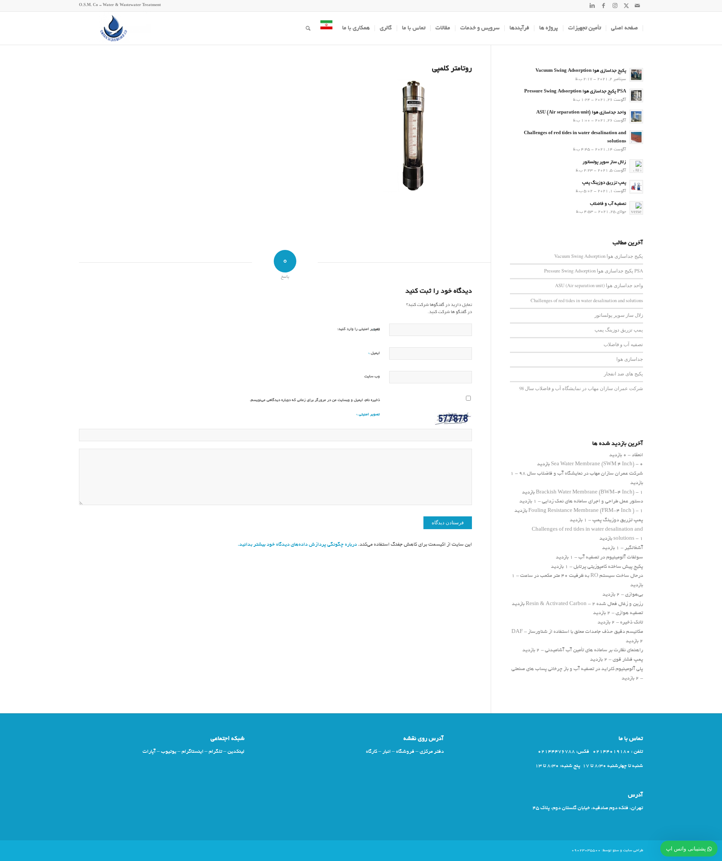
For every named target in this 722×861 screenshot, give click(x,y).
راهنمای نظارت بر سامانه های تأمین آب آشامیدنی (594, 650)
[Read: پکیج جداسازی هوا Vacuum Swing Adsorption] (636, 75)
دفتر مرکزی (432, 752)
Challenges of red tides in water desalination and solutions (587, 300)
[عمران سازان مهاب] (115, 28)
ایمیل (374, 353)
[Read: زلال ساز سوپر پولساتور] (636, 166)
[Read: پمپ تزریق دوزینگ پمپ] (636, 187)
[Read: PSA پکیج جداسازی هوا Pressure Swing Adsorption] (636, 95)
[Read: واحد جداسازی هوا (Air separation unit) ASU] (636, 116)
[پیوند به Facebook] (603, 5)
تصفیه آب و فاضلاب (608, 204)
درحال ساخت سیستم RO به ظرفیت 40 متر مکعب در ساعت (581, 576)
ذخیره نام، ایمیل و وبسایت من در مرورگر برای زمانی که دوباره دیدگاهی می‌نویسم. (315, 400)
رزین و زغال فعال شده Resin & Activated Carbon (584, 604)
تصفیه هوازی (629, 613)
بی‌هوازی (634, 595)
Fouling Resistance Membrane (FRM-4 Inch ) (581, 511)
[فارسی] (326, 28)
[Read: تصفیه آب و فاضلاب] (636, 208)
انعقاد (637, 455)
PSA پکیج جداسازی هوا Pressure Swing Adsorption (575, 91)
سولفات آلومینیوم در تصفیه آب (610, 557)
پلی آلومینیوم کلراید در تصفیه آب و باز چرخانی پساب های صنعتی (577, 669)
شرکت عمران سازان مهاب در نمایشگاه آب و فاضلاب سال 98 (581, 388)
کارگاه (371, 752)
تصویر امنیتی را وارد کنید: (358, 329)
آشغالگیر (634, 548)
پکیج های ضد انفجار (623, 374)
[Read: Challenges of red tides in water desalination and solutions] (636, 137)
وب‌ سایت (372, 377)
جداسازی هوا (629, 359)
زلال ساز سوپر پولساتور (604, 162)
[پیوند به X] (626, 5)
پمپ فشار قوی (628, 660)
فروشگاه (405, 752)
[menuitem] (624, 28)
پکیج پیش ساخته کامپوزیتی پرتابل (608, 567)
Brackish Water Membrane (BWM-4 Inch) (585, 492)
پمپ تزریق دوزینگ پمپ (604, 183)
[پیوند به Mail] (637, 5)
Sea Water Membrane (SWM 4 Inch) (592, 464)
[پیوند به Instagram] (614, 5)
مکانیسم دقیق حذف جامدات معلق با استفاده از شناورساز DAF (577, 632)
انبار (386, 752)
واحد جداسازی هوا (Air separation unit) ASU (581, 112)
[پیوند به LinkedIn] (592, 5)
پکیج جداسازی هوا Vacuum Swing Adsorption (580, 71)
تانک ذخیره (631, 622)
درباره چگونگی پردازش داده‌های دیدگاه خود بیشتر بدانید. (297, 545)
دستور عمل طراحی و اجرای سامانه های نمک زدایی (592, 501)
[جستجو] (308, 28)
